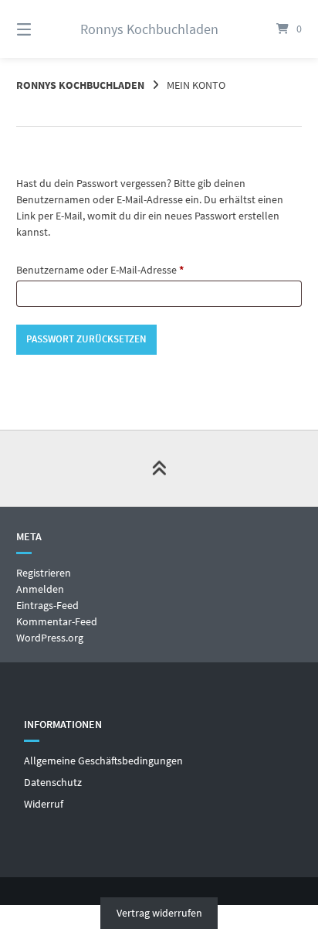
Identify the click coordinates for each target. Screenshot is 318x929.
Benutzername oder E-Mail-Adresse (126, 269)
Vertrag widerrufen (159, 913)
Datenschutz (53, 782)
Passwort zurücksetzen (86, 339)
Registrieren (43, 573)
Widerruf (43, 804)
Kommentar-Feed (56, 621)
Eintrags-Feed (47, 605)
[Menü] (44, 29)
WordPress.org (49, 638)
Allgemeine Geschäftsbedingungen (103, 760)
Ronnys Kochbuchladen (149, 29)
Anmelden (40, 589)
